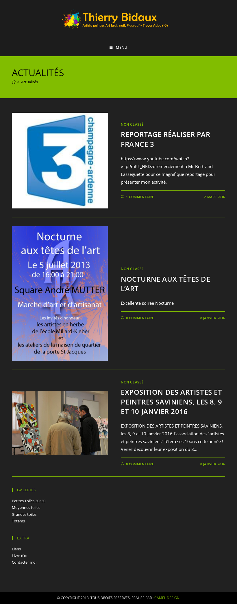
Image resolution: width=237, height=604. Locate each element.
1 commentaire (140, 197)
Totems (18, 521)
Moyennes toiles (26, 507)
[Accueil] (14, 81)
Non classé (132, 124)
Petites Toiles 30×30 (28, 500)
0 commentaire (140, 318)
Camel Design (166, 597)
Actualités (29, 81)
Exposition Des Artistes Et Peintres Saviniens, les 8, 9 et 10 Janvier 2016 (171, 401)
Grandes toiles (24, 514)
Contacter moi (24, 562)
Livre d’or (20, 555)
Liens (16, 549)
